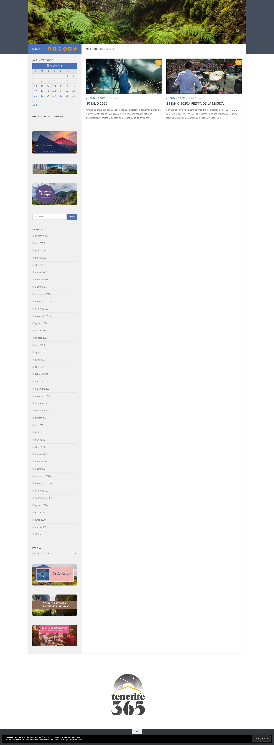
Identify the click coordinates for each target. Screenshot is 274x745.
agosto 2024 (41, 323)
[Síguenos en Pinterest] (65, 49)
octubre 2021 (41, 403)
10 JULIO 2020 (96, 103)
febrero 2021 (41, 461)
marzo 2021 (41, 454)
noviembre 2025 (43, 301)
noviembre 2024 (43, 316)
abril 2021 (40, 447)
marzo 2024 (41, 330)
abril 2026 (40, 265)
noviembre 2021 (43, 396)
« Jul (34, 105)
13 (54, 86)
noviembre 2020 (43, 483)
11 (42, 86)
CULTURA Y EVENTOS (96, 98)
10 (35, 86)
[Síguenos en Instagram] (60, 49)
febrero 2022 (41, 374)
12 (48, 86)
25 (42, 95)
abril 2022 (40, 367)
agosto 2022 (41, 352)
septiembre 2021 (43, 410)
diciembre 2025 (43, 294)
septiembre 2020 (43, 498)
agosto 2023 (41, 337)
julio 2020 (40, 512)
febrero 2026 (41, 279)
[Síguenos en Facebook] (49, 49)
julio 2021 (40, 425)
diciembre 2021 (43, 388)
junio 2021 (40, 432)
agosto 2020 (41, 505)
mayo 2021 (40, 439)
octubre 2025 (41, 308)
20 (54, 90)
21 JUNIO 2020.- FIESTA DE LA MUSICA (195, 103)
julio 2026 (40, 243)
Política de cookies (76, 740)
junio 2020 (40, 519)
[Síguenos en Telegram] (54, 49)
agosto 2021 (41, 417)
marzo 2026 (41, 272)
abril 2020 (40, 534)
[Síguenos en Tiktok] (75, 49)
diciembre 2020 (43, 476)
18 (42, 90)
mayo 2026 (40, 257)
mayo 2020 (40, 527)
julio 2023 (40, 345)
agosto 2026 (41, 236)
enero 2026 (41, 286)
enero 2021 (41, 468)
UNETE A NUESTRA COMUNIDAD (47, 116)
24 (35, 95)
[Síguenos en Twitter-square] (70, 49)
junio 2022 (40, 359)
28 (61, 95)
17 (35, 90)
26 (48, 95)
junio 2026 (40, 250)
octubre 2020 (41, 490)
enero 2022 (41, 381)
